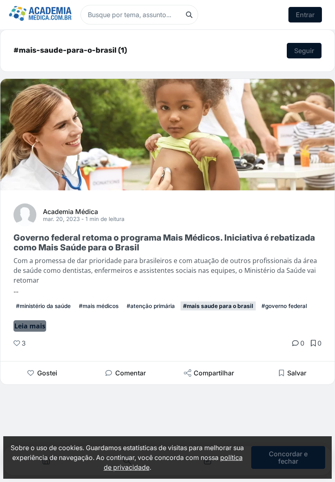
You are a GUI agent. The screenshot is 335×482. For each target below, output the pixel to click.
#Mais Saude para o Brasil (218, 306)
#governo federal (284, 306)
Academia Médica (70, 211)
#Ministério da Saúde (43, 306)
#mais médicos (98, 306)
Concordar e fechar (288, 457)
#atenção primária (151, 306)
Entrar (305, 15)
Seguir (304, 51)
